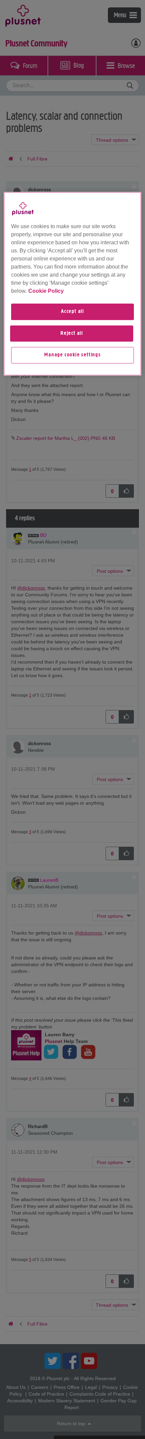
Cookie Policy (46, 291)
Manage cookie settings (72, 355)
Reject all (71, 333)
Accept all (72, 312)
